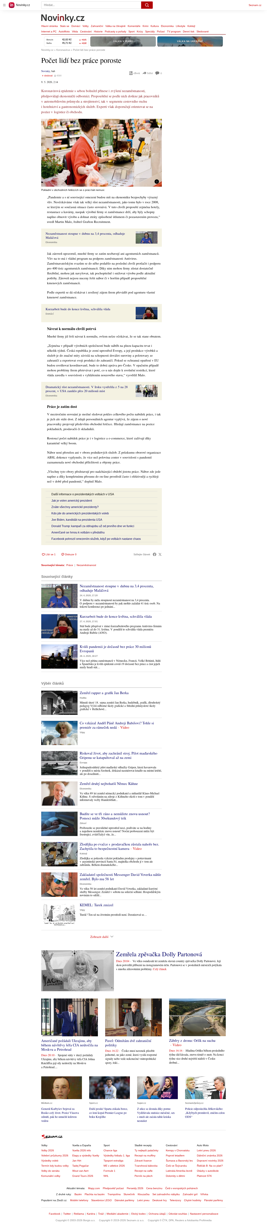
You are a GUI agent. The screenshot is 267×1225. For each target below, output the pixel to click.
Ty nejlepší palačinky (146, 1150)
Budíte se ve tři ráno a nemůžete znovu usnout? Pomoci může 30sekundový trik (115, 816)
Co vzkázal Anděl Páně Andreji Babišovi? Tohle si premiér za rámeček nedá (117, 725)
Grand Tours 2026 (82, 1175)
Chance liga (110, 1150)
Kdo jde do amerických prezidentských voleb (80, 513)
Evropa (83, 762)
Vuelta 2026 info (81, 1150)
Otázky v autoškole (208, 1170)
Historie (98, 31)
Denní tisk (188, 31)
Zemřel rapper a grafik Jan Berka (104, 692)
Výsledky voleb (49, 1160)
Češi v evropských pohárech (181, 1188)
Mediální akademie (117, 1213)
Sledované (203, 31)
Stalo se (64, 26)
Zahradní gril (190, 1194)
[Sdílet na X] (160, 554)
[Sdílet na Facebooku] (154, 554)
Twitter (67, 1213)
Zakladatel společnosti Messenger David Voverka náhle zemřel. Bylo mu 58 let (120, 876)
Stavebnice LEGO (101, 1200)
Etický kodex (138, 1213)
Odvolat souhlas (178, 1213)
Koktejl (191, 26)
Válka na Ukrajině (115, 26)
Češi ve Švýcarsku (176, 1165)
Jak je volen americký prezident (71, 500)
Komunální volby (50, 1175)
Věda (75, 31)
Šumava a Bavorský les (179, 1160)
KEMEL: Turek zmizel (96, 904)
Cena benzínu (154, 1188)
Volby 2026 (47, 1150)
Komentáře (134, 26)
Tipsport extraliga (113, 1160)
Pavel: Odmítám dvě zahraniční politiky (128, 1042)
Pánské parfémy (213, 1200)
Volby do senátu (50, 1170)
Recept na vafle (144, 1170)
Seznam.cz (255, 5)
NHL (106, 1175)
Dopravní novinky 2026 (210, 1160)
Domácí (75, 26)
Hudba (83, 698)
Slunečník (129, 1194)
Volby (85, 26)
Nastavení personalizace (204, 1213)
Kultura (155, 26)
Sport (131, 31)
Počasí (161, 31)
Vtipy (82, 732)
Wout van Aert (80, 1170)
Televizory (175, 1200)
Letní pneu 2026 (206, 1150)
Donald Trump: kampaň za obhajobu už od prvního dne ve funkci (92, 526)
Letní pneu (143, 1200)
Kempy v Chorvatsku (178, 1150)
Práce (69, 565)
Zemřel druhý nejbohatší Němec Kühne (109, 783)
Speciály (150, 31)
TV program (174, 31)
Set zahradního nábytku (166, 1194)
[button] (101, 153)
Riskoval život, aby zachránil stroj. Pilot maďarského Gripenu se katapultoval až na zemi (118, 755)
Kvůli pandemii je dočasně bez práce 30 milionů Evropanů (115, 648)
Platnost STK (204, 1175)
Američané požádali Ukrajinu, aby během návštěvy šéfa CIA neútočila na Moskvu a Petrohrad (69, 1045)
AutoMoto (64, 31)
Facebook (54, 1213)
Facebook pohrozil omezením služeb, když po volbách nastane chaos (96, 538)
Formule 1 (109, 1170)
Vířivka (204, 1194)
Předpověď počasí (113, 1188)
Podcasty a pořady (115, 31)
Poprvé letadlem (175, 1155)
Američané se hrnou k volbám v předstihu (78, 532)
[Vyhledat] (147, 5)
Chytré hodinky (192, 1200)
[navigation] (4, 5)
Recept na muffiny (145, 1155)
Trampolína (114, 1194)
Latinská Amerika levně (179, 1170)
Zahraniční (97, 26)
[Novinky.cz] (63, 19)
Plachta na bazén (95, 1194)
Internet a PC (48, 31)
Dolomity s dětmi (175, 1175)
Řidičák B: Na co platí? (210, 1165)
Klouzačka (143, 1194)
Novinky (45, 71)
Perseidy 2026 (135, 1188)
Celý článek (160, 969)
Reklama (79, 1213)
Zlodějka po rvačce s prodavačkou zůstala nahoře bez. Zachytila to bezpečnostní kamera (119, 846)
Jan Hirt (76, 1160)
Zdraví (83, 823)
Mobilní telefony (79, 1200)
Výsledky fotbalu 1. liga (117, 1155)
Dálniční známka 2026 (210, 1155)
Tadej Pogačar (80, 1165)
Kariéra (91, 1213)
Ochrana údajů (157, 1213)
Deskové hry (159, 1200)
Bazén (78, 1194)
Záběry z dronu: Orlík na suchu (192, 1040)
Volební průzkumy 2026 (54, 1155)
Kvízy (140, 31)
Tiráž (101, 1213)
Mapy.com (94, 1188)
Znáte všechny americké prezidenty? (75, 507)
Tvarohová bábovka (146, 1165)
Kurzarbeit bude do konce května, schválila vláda (116, 616)
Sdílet (150, 73)
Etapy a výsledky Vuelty (85, 1155)
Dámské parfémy (124, 1200)
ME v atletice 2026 (114, 1165)
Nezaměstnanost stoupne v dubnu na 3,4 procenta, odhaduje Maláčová (117, 588)
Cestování (86, 31)
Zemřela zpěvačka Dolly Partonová (159, 954)
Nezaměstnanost (86, 565)
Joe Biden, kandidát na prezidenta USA (76, 519)
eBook (137, 73)
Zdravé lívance (143, 1160)
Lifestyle (180, 26)
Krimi (145, 26)
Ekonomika (167, 26)
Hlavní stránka (49, 26)
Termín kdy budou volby (55, 1165)
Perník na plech (144, 1175)
